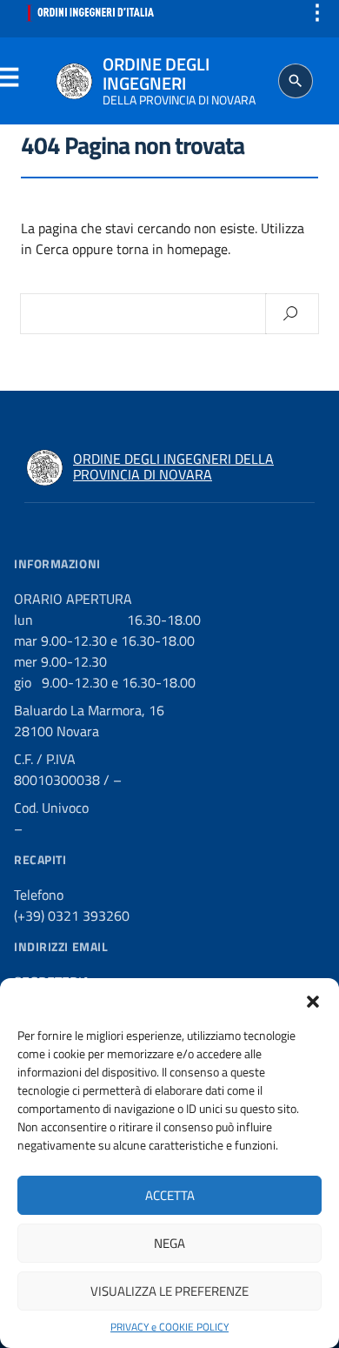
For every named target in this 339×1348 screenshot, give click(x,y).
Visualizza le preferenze (169, 1291)
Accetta (170, 1195)
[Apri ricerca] (295, 81)
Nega (169, 1243)
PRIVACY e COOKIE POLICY (169, 1327)
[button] (313, 1000)
